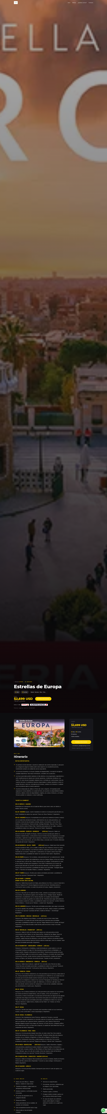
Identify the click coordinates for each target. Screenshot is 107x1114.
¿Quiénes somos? (82, 2)
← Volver (16, 681)
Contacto (91, 2)
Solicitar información (43, 698)
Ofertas (74, 2)
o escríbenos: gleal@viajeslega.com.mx (81, 745)
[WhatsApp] (103, 1110)
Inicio (69, 2)
